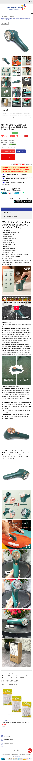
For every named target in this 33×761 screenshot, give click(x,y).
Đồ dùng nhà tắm (8, 739)
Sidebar (5, 23)
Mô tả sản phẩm (8, 209)
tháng (8, 677)
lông (13, 673)
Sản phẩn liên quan (9, 681)
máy (6, 673)
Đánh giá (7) (7, 212)
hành (3, 677)
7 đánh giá (9, 133)
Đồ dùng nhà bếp (8, 743)
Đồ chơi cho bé (8, 736)
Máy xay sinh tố (8, 747)
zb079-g (9, 675)
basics (3, 675)
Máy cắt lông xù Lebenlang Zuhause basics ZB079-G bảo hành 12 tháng (15, 19)
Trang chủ (4, 16)
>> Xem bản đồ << (24, 186)
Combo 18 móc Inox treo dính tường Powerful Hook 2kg (15, 722)
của (21, 675)
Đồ (13, 675)
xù (16, 673)
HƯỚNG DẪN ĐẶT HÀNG (10, 216)
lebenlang (21, 673)
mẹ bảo (25, 675)
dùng (17, 675)
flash (12, 677)
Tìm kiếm (12, 16)
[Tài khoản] (26, 1)
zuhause (27, 673)
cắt (9, 673)
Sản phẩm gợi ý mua (10, 684)
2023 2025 (22, 677)
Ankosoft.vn (17, 756)
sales (16, 677)
